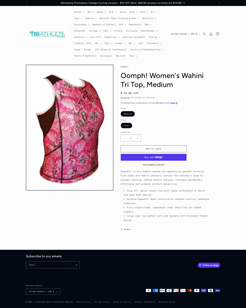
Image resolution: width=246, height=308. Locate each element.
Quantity (125, 132)
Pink (126, 125)
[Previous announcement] (27, 3)
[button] (79, 12)
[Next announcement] (219, 3)
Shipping (125, 97)
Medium (128, 114)
